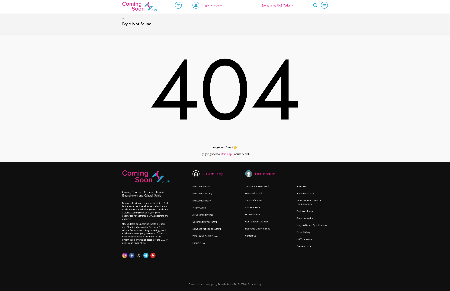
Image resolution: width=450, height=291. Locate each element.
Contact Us (250, 235)
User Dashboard (253, 193)
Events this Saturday (202, 193)
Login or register (212, 5)
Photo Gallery (303, 232)
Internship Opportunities (257, 228)
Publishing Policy (305, 211)
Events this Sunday (201, 200)
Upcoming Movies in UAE (204, 221)
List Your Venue (253, 214)
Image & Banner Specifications (312, 225)
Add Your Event (253, 207)
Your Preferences (253, 200)
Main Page (227, 154)
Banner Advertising (306, 218)
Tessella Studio (225, 284)
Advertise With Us (305, 193)
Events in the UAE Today (276, 6)
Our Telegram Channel (256, 221)
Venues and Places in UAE (205, 235)
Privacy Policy (254, 284)
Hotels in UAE (199, 242)
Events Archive (304, 246)
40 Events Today (212, 174)
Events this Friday (201, 186)
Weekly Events (199, 207)
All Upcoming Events (202, 214)
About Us (301, 186)
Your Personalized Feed (257, 186)
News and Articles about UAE (206, 228)
